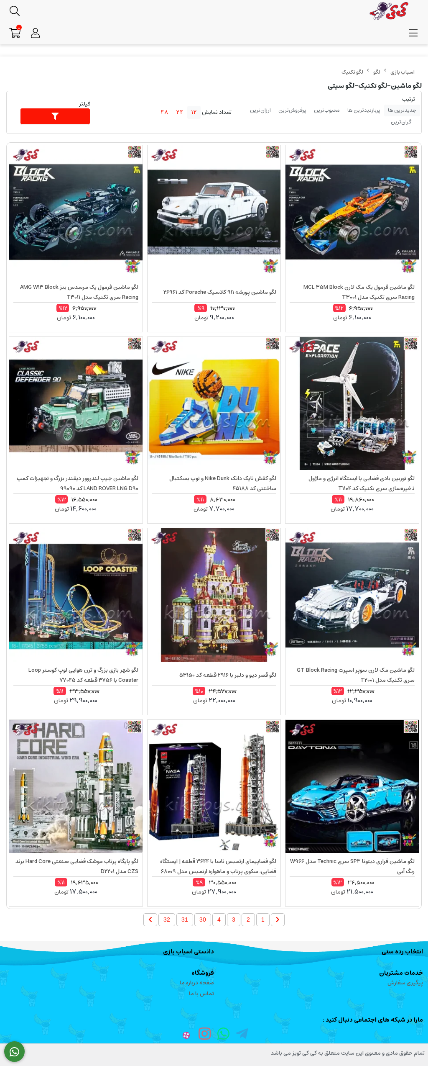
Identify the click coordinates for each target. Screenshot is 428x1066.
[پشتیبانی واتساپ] (14, 1051)
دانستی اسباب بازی (188, 952)
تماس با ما (201, 994)
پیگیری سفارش (405, 983)
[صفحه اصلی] (402, 72)
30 (202, 919)
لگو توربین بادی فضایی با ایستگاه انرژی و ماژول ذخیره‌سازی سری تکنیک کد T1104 (361, 483)
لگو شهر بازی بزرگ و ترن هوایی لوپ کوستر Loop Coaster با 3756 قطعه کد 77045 (83, 675)
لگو (376, 72)
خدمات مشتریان (401, 973)
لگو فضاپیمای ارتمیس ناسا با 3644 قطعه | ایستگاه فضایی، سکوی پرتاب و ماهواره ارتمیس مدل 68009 (218, 866)
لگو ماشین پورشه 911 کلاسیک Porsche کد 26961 (219, 292)
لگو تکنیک (352, 72)
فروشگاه (202, 973)
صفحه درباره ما (197, 983)
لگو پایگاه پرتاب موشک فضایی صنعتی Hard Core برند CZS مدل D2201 (76, 866)
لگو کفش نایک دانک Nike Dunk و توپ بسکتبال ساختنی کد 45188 (222, 483)
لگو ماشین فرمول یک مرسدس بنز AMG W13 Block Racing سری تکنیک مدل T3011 (79, 292)
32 (166, 919)
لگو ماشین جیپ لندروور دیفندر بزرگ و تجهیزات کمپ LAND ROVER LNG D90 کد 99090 (77, 483)
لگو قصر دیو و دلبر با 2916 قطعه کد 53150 (227, 675)
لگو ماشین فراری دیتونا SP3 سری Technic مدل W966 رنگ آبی (352, 866)
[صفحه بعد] (150, 919)
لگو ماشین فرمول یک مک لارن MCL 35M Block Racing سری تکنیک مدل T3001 (359, 292)
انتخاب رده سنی (402, 952)
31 (184, 919)
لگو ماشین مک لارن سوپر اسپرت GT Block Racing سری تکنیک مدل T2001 (356, 675)
